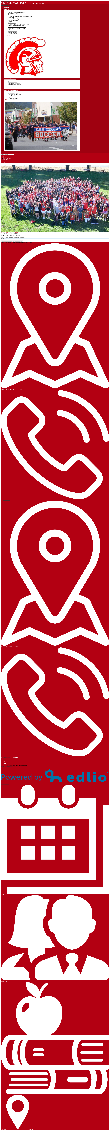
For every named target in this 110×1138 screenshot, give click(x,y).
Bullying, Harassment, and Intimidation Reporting (20, 16)
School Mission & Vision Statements (16, 28)
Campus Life (11, 17)
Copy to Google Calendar (7, 237)
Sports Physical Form (13, 93)
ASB (9, 97)
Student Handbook (12, 33)
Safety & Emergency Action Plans (16, 25)
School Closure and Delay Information (17, 27)
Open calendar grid (17, 241)
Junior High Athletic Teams (14, 95)
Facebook (5, 162)
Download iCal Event (19, 237)
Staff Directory (7, 158)
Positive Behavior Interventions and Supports (18, 24)
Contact (5, 763)
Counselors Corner (12, 82)
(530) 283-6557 (6, 757)
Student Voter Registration (14, 83)
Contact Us (6, 157)
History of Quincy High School (15, 19)
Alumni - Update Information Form (16, 12)
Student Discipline (12, 32)
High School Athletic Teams (14, 94)
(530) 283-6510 (6, 500)
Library (10, 21)
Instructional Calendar (13, 20)
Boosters (10, 14)
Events (2, 238)
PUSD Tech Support (8, 159)
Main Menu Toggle (5, 5)
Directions (31, 1129)
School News (11, 29)
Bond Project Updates (13, 13)
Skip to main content (5, 1)
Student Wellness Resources (14, 84)
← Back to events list (7, 241)
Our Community (12, 23)
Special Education (12, 31)
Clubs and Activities (13, 98)
